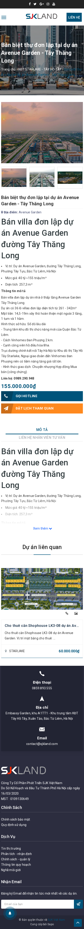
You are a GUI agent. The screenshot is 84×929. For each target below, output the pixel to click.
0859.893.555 (42, 688)
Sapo (50, 924)
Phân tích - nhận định (16, 854)
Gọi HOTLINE (26, 396)
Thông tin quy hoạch (16, 864)
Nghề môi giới (11, 870)
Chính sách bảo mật (15, 819)
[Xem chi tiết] (66, 613)
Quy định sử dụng (13, 825)
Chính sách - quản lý (15, 859)
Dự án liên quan (42, 547)
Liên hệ (74, 17)
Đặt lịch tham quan (35, 408)
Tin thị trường (11, 848)
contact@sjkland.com (42, 744)
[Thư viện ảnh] (76, 613)
